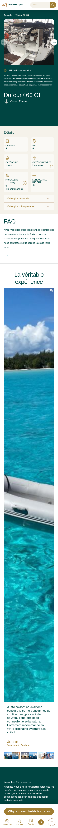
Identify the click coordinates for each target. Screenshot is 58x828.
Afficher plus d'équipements (20, 206)
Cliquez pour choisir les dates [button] (29, 811)
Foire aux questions (21, 256)
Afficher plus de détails (17, 198)
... (13, 15)
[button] (54, 42)
